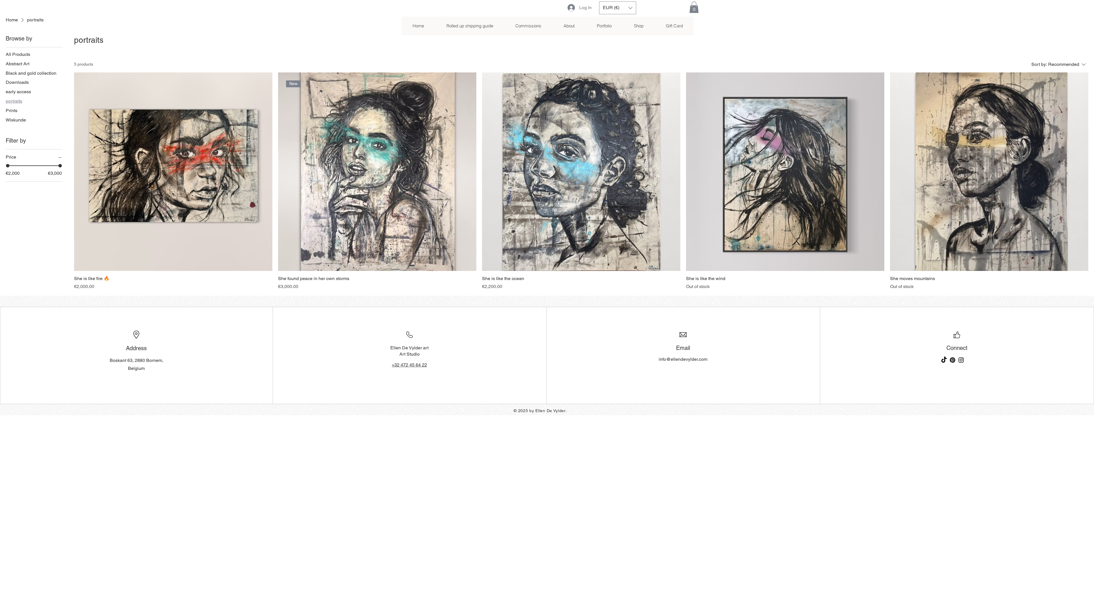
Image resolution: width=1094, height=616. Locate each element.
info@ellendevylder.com (683, 359)
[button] (617, 7)
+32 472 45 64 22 (409, 365)
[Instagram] (961, 360)
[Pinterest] (952, 360)
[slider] (7, 165)
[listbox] (617, 7)
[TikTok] (944, 360)
